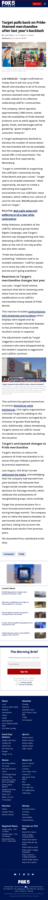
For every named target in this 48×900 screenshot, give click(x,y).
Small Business (27, 820)
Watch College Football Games (28, 836)
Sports (25, 734)
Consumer (30, 35)
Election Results (8, 814)
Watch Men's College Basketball (30, 851)
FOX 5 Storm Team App (29, 713)
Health (4, 718)
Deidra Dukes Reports (7, 786)
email (33, 874)
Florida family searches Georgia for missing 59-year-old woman (15, 613)
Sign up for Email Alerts (28, 778)
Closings (25, 704)
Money (25, 805)
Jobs (23, 782)
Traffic (24, 717)
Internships (26, 785)
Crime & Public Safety (10, 707)
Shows (5, 760)
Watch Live (37, 4)
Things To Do (7, 754)
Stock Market (27, 817)
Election (6, 805)
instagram (28, 874)
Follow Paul (6, 746)
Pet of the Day (7, 748)
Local (4, 704)
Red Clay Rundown (9, 769)
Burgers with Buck (9, 740)
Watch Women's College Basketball (29, 856)
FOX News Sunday (9, 728)
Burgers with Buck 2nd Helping (9, 790)
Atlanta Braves (27, 737)
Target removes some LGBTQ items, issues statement (23, 384)
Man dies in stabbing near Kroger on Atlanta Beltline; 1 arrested (15, 603)
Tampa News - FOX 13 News (9, 830)
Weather (26, 701)
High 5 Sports (27, 748)
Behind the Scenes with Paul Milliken (9, 781)
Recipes (5, 751)
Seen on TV (26, 766)
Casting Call (6, 743)
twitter (24, 874)
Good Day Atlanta (7, 735)
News (5, 701)
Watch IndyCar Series (30, 847)
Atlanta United (27, 746)
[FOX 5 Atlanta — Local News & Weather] (8, 3)
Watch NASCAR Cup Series (29, 843)
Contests (25, 769)
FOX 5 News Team (29, 771)
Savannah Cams (28, 710)
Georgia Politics (8, 812)
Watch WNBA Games (30, 860)
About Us (27, 760)
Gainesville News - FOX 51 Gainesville (9, 840)
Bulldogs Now (7, 777)
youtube (15, 874)
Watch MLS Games (29, 862)
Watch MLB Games (29, 840)
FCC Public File (27, 787)
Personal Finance (28, 809)
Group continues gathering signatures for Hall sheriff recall (17, 624)
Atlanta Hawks (27, 743)
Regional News (9, 826)
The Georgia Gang (9, 774)
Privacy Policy (26, 682)
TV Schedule (6, 800)
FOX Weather (27, 720)
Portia (4, 771)
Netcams (25, 707)
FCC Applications (28, 790)
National (5, 710)
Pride (21, 554)
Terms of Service (25, 684)
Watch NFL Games (29, 832)
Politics (4, 715)
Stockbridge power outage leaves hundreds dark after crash (14, 593)
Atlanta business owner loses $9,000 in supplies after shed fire (16, 634)
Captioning (26, 793)
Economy (25, 812)
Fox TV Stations (21, 35)
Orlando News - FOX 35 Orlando (9, 835)
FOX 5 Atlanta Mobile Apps (10, 724)
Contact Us (26, 774)
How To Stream (28, 763)
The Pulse (5, 766)
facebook (19, 874)
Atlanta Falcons (28, 740)
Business (25, 814)
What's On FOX (7, 797)
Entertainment (7, 721)
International (6, 712)
